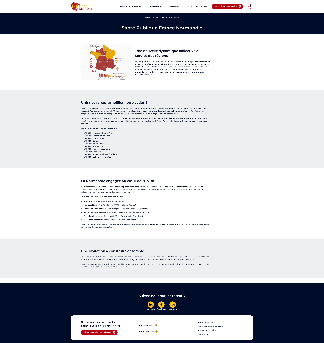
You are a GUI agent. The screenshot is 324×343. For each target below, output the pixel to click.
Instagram (172, 309)
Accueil (148, 17)
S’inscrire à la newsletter (97, 332)
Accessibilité (250, 6)
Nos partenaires (146, 331)
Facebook (161, 309)
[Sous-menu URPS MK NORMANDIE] (141, 6)
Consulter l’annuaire (225, 6)
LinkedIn (151, 309)
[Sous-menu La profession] (162, 6)
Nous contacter (146, 325)
